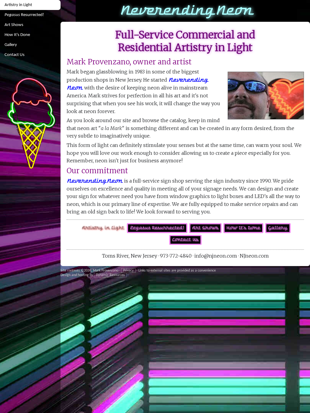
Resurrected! (24, 15)
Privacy (128, 270)
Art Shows (14, 25)
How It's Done (17, 35)
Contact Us (15, 55)
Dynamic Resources (110, 275)
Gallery (11, 45)
